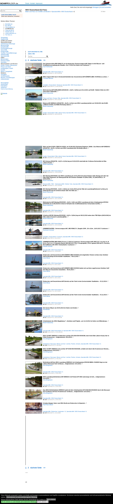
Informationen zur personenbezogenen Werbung (22, 497)
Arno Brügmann (48, 339)
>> (44, 60)
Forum (27, 3)
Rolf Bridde (46, 309)
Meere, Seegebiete (6, 71)
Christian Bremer (48, 78)
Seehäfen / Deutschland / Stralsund (52, 85)
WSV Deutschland (66, 11)
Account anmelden (105, 7)
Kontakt (32, 3)
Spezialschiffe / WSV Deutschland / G (53, 71)
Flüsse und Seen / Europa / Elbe (51, 98)
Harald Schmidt (47, 246)
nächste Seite (36, 60)
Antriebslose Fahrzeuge (8, 44)
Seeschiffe (4, 50)
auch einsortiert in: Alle (35, 51)
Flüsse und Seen (6, 67)
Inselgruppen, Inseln (7, 68)
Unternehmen (5, 79)
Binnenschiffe (5, 45)
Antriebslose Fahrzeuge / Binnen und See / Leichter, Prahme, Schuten (61, 343)
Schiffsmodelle (5, 76)
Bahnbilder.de (8, 24)
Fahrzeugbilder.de (10, 27)
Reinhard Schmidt (48, 230)
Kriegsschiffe (4, 51)
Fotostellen (4, 86)
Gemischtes (4, 84)
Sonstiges (4, 74)
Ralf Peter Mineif (48, 405)
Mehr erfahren (51, 499)
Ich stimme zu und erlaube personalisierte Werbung (18, 502)
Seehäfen (4, 62)
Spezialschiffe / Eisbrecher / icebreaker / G (54, 411)
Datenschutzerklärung (7, 89)
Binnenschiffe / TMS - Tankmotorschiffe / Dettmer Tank (57, 184)
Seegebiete (4, 37)
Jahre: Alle (31, 54)
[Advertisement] (69, 34)
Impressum (39, 3)
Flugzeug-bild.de (9, 30)
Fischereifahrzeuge (6, 48)
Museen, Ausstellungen (8, 77)
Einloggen (96, 7)
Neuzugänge (5, 83)
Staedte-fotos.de (9, 31)
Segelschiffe (4, 39)
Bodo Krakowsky (48, 93)
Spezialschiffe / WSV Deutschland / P (53, 330)
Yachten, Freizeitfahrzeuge (9, 53)
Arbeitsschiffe (5, 54)
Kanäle (3, 70)
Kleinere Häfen (5, 60)
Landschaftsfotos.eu (10, 33)
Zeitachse (4, 87)
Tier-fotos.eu (8, 34)
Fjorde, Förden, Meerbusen (9, 65)
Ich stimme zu (42, 502)
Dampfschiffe (5, 47)
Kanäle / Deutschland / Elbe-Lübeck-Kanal (54, 112)
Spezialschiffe (56, 11)
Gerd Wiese (46, 258)
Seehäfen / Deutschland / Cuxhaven (52, 236)
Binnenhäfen (4, 59)
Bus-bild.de (8, 25)
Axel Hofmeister (48, 67)
